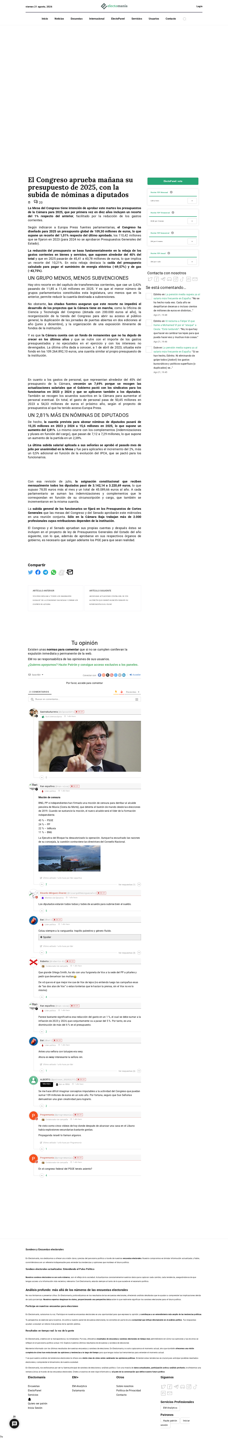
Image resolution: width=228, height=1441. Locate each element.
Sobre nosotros (125, 1386)
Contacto (171, 18)
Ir (192, 201)
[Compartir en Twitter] (31, 572)
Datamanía (78, 1390)
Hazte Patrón (67, 665)
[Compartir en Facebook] (38, 572)
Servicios (137, 18)
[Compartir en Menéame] (62, 572)
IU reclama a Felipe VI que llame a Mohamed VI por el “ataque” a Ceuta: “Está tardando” (175, 325)
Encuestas (77, 18)
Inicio (45, 18)
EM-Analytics (79, 1386)
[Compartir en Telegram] (46, 572)
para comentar (68, 649)
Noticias (59, 18)
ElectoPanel (118, 18)
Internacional (96, 18)
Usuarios (154, 18)
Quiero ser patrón (37, 1403)
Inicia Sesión (35, 1407)
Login (199, 6)
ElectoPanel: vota (173, 181)
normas (52, 649)
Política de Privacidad (128, 1390)
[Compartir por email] (70, 572)
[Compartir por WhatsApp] (54, 572)
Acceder (136, 674)
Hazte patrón (170, 1420)
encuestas (113, 1339)
